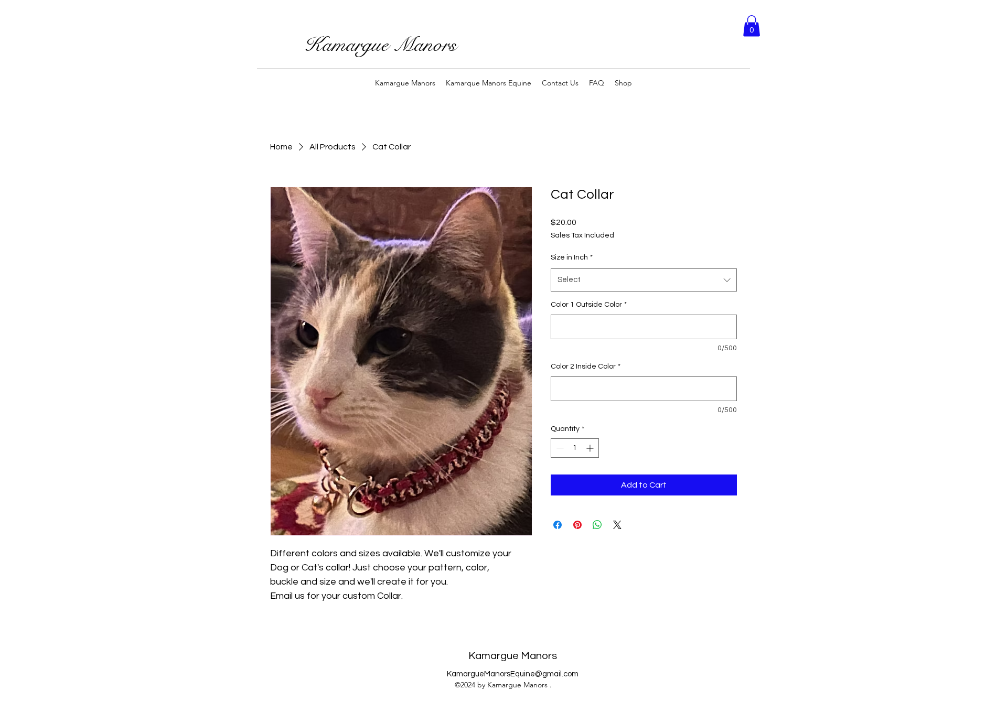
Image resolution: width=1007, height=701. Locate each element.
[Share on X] (617, 525)
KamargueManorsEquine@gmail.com (513, 674)
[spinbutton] (574, 448)
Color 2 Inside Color (585, 366)
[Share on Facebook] (557, 525)
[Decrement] (558, 448)
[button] (751, 26)
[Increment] (590, 448)
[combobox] (644, 280)
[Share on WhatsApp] (597, 525)
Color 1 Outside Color (589, 304)
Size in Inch (572, 257)
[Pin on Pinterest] (577, 525)
